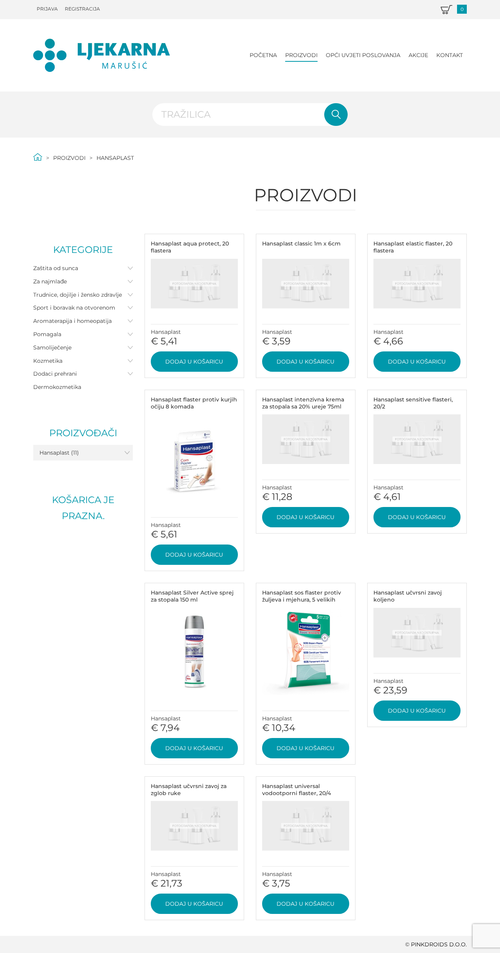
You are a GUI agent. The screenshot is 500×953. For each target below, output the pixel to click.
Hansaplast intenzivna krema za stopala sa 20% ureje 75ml (303, 403)
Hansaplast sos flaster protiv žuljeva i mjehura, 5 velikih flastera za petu (301, 599)
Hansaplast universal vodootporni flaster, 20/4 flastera (296, 793)
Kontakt (449, 55)
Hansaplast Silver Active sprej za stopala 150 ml (192, 596)
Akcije (418, 55)
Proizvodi (301, 55)
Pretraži (336, 114)
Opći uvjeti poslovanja (363, 55)
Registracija (82, 9)
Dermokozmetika (57, 387)
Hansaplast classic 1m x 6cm (301, 243)
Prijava (47, 9)
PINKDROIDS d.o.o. (439, 944)
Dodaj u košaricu (194, 361)
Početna (263, 55)
